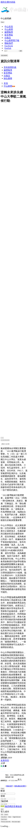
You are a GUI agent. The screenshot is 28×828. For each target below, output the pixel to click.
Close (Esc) (4, 817)
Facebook (9, 46)
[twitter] (5, 766)
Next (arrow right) (16, 821)
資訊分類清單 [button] (4, 55)
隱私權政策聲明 (20, 786)
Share (9, 817)
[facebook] (4, 766)
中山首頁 (9, 26)
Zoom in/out (4, 819)
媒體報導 (9, 32)
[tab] (1, 440)
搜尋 (21, 50)
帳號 (3, 791)
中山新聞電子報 (12, 40)
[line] (2, 766)
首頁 (6, 83)
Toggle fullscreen (16, 817)
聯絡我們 (9, 43)
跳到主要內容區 (8, 2)
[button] (1, 438)
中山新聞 (9, 29)
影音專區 (9, 35)
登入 (2, 809)
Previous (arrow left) (5, 821)
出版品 (8, 38)
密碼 (3, 796)
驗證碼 (4, 801)
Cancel (6, 814)
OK (2, 814)
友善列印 (5, 760)
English (8, 48)
